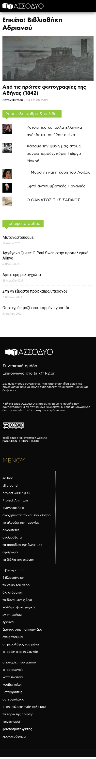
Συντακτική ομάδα (19, 366)
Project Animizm (15, 500)
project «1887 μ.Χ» (16, 493)
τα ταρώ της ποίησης (17, 714)
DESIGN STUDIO (20, 441)
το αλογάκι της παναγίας (20, 523)
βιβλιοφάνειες (13, 578)
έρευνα (8, 622)
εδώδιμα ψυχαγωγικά (18, 607)
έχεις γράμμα (12, 637)
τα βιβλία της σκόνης (18, 560)
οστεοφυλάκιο (13, 699)
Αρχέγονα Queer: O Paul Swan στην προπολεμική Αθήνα (45, 255)
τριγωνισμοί (11, 722)
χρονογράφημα (14, 737)
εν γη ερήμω (12, 615)
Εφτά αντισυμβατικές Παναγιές (56, 186)
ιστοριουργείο (12, 670)
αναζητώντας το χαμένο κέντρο (26, 515)
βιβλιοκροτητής (13, 570)
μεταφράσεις (12, 692)
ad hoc (7, 478)
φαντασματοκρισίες (17, 729)
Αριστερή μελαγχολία (21, 274)
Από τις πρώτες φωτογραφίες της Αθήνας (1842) (44, 90)
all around (9, 486)
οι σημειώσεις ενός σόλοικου (24, 707)
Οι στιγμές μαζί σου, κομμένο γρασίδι (35, 307)
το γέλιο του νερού (17, 585)
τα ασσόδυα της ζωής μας (22, 545)
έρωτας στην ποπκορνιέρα (22, 630)
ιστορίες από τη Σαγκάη (20, 652)
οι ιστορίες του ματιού (19, 662)
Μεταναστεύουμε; (18, 237)
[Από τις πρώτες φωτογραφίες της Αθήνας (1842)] (48, 58)
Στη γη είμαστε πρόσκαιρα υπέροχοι (34, 291)
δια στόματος (12, 593)
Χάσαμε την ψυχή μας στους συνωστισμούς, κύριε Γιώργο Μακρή (54, 153)
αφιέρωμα (10, 552)
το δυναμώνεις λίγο (17, 600)
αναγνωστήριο (13, 508)
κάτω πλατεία (12, 677)
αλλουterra (10, 530)
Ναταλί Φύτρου (12, 100)
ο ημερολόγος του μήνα (20, 644)
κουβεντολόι (11, 685)
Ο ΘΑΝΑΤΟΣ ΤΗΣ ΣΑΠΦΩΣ (53, 200)
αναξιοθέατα (12, 537)
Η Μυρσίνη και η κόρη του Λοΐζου (59, 172)
